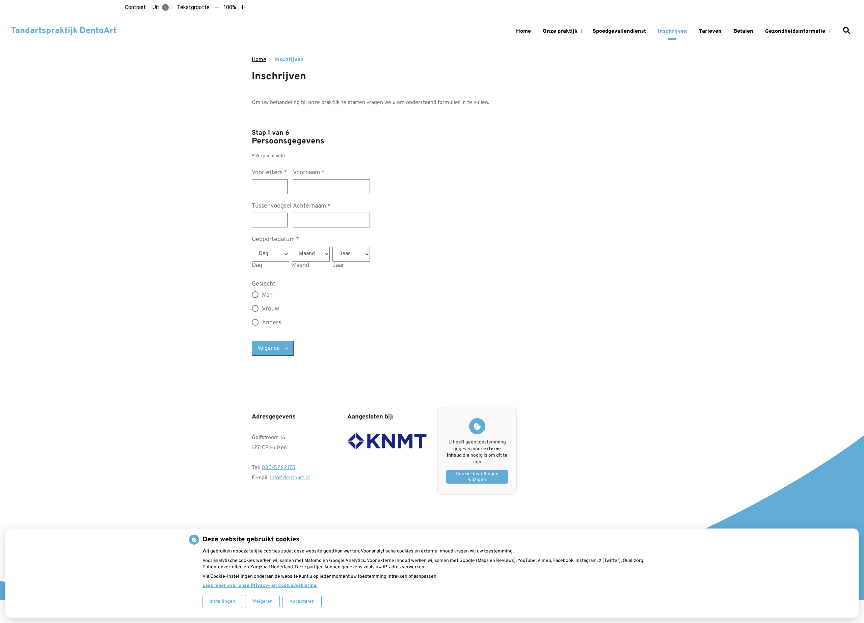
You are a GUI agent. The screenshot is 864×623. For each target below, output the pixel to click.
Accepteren (302, 601)
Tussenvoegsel (272, 206)
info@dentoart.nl (290, 478)
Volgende (269, 348)
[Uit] (167, 7)
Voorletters (269, 173)
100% (229, 7)
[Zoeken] (846, 31)
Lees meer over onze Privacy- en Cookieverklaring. (259, 586)
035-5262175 (278, 467)
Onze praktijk (560, 31)
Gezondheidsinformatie (795, 31)
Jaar (338, 265)
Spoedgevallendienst (619, 31)
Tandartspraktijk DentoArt (64, 31)
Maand (300, 265)
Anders (271, 323)
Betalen (743, 31)
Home (523, 31)
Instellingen (222, 601)
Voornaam (309, 173)
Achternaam (312, 206)
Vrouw (270, 309)
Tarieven (710, 31)
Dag (257, 265)
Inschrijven (672, 31)
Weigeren (262, 601)
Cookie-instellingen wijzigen (477, 477)
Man (267, 295)
